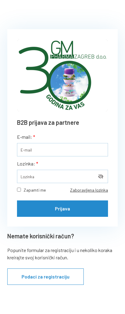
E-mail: (26, 137)
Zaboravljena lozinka (89, 190)
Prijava (62, 208)
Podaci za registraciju (45, 276)
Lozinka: (27, 163)
